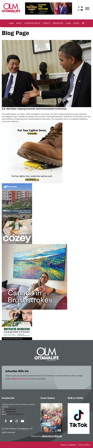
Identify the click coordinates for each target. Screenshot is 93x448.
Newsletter (58, 23)
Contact (46, 23)
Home (11, 23)
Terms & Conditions (68, 444)
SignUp (76, 23)
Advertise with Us (32, 23)
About (19, 23)
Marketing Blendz (52, 435)
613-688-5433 (10, 409)
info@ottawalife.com (19, 379)
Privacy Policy (84, 444)
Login (68, 23)
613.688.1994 (10, 412)
